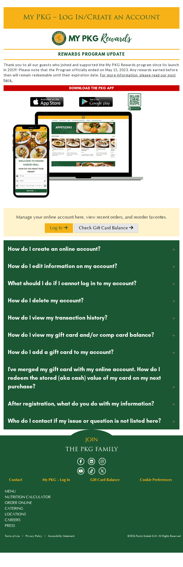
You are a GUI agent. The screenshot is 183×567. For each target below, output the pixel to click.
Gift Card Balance (105, 480)
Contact (15, 480)
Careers (12, 520)
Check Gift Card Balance (104, 227)
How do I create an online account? (54, 248)
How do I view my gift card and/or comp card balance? (81, 334)
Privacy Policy (33, 536)
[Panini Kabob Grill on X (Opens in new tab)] (102, 471)
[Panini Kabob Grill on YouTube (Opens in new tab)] (81, 471)
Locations (15, 514)
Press (10, 526)
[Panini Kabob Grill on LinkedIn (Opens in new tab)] (91, 461)
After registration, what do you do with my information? (81, 403)
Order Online (18, 503)
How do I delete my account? (46, 300)
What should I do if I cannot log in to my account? (72, 283)
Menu (10, 491)
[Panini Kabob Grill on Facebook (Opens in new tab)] (81, 461)
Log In (57, 227)
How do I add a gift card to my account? (61, 351)
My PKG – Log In (56, 480)
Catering (14, 508)
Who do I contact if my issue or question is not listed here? (84, 420)
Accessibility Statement (61, 536)
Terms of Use (12, 536)
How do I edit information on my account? (62, 265)
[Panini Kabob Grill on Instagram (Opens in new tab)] (102, 461)
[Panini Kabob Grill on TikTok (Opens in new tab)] (91, 471)
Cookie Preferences (156, 480)
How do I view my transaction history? (57, 317)
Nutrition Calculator (28, 497)
